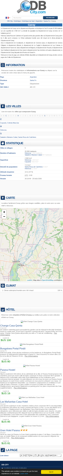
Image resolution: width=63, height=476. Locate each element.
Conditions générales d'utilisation (15, 468)
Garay (31, 24)
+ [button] (4, 212)
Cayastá (25, 36)
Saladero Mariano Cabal (8, 137)
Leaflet (29, 280)
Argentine (31, 28)
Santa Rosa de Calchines (13, 36)
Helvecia (3, 36)
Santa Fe (33, 80)
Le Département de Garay (8, 28)
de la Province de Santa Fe (27, 52)
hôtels (27, 55)
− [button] (4, 216)
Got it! (51, 472)
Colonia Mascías (13, 123)
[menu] (8, 18)
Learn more (24, 473)
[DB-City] (31, 14)
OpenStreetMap (47, 280)
